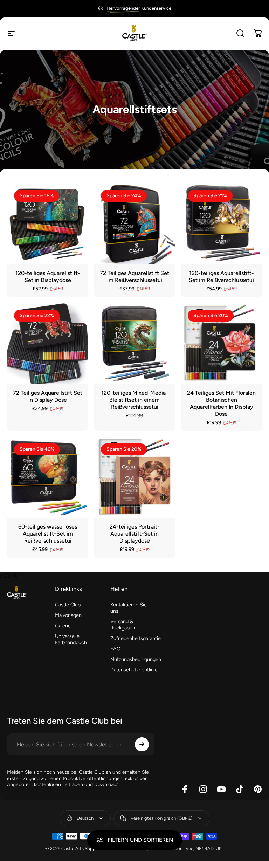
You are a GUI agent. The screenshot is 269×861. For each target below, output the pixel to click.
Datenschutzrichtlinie (134, 670)
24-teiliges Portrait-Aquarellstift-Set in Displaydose (135, 533)
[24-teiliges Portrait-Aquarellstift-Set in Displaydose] (134, 477)
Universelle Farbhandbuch (71, 639)
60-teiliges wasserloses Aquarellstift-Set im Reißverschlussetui (47, 533)
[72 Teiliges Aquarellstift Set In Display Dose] (47, 343)
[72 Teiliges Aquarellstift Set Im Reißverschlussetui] (134, 223)
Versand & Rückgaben (122, 624)
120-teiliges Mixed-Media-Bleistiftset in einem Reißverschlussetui (134, 400)
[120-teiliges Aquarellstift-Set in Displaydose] (47, 223)
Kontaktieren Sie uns (128, 607)
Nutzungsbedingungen (135, 659)
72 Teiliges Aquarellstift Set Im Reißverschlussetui (134, 276)
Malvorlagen (68, 615)
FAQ (115, 649)
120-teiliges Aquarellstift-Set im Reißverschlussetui (221, 276)
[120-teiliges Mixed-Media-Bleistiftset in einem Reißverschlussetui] (134, 343)
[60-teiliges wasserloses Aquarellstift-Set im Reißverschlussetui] (47, 477)
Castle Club (68, 604)
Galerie (63, 625)
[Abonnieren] (142, 744)
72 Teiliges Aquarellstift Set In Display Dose (47, 396)
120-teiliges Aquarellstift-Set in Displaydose (47, 276)
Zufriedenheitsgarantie (135, 638)
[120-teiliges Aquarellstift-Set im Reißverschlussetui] (221, 223)
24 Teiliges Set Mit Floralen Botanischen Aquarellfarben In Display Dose (221, 403)
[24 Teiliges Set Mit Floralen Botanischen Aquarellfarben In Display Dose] (221, 343)
